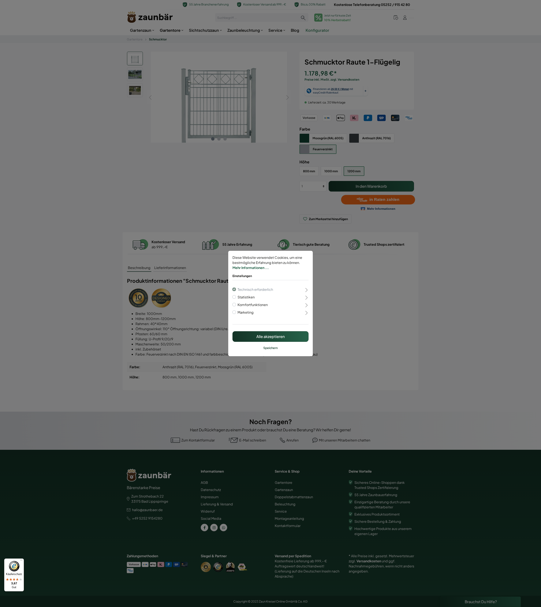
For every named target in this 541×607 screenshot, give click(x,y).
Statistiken (246, 297)
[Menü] (21, 561)
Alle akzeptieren (270, 336)
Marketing (246, 312)
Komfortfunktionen (253, 304)
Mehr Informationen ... (250, 267)
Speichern (270, 348)
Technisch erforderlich (255, 289)
